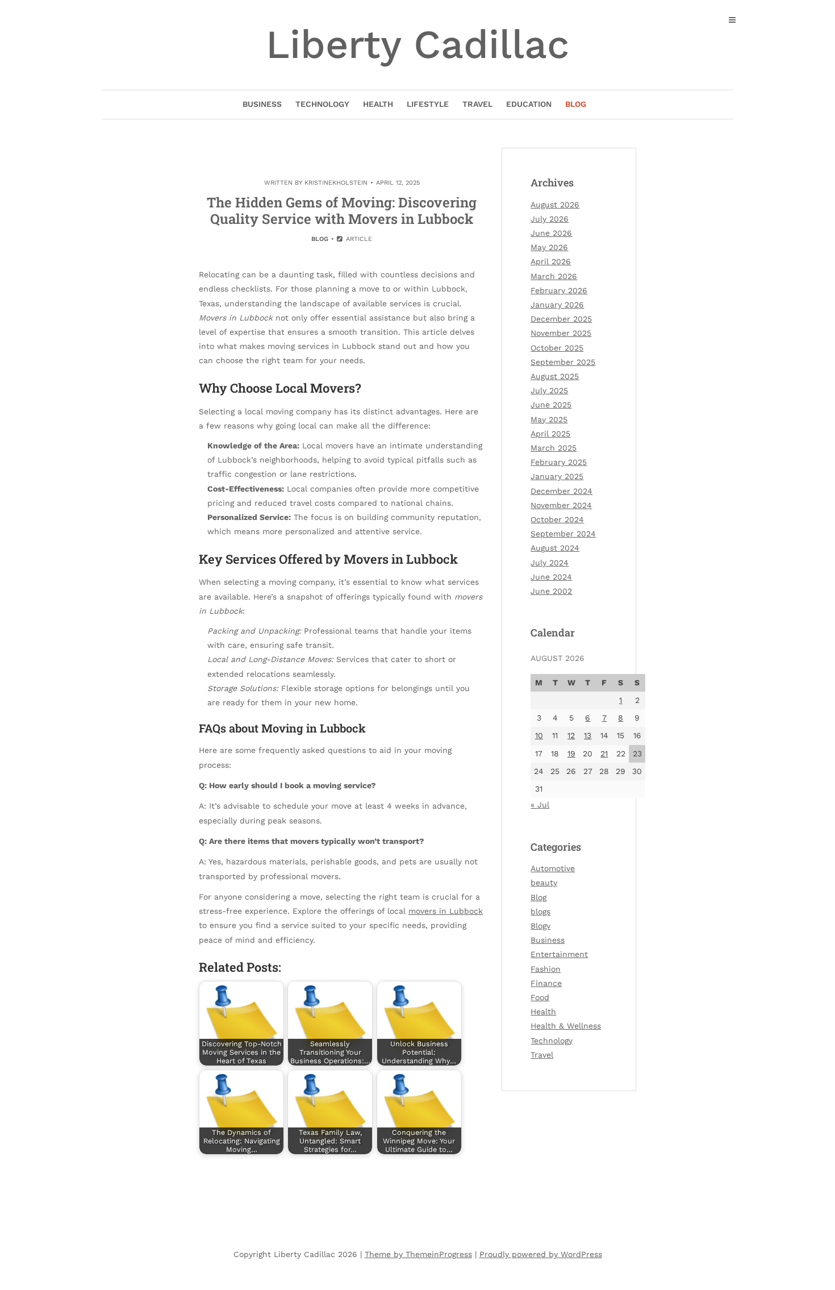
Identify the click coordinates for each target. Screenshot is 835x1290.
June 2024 (551, 576)
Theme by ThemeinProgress (418, 1254)
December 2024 (561, 491)
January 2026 (557, 304)
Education (529, 104)
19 (571, 753)
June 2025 (551, 404)
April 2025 (550, 433)
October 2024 (557, 519)
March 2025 (554, 447)
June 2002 (551, 591)
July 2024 (550, 562)
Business (262, 104)
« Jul (540, 804)
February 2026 (559, 290)
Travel (477, 104)
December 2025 (561, 318)
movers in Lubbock (445, 911)
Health (378, 104)
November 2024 (561, 505)
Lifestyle (428, 104)
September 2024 (563, 533)
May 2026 (549, 247)
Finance (546, 983)
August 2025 (555, 376)
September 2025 (563, 362)
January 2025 (557, 476)
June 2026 (551, 233)
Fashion (546, 968)
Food (540, 997)
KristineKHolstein (336, 182)
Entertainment (559, 954)
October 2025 (557, 347)
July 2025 (549, 390)
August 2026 (555, 204)
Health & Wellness (566, 1025)
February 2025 (559, 462)
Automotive (553, 868)
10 (539, 735)
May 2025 (549, 419)
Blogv (540, 925)
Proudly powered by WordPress (540, 1254)
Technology (322, 104)
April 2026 (551, 261)
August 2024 (555, 547)
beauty (544, 882)
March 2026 (554, 276)
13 (587, 735)
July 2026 (550, 218)
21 (604, 753)
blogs (540, 911)
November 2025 (561, 333)
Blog (575, 104)
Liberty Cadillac (417, 44)
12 (571, 735)
